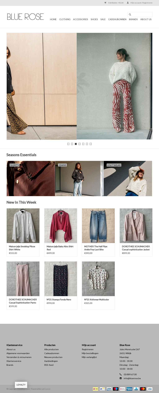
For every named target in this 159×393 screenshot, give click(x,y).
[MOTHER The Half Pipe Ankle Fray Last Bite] (98, 225)
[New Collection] (79, 86)
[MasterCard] (142, 389)
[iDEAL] (95, 389)
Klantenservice (14, 361)
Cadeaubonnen (117, 19)
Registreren (87, 349)
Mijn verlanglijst (89, 357)
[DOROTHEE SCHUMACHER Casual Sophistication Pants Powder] (23, 278)
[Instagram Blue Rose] (82, 331)
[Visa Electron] (108, 389)
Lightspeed (45, 389)
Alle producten (51, 349)
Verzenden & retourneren (19, 357)
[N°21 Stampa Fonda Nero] (60, 278)
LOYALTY (21, 385)
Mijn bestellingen (90, 353)
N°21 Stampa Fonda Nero (59, 299)
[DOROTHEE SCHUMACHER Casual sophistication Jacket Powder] (136, 225)
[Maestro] (115, 389)
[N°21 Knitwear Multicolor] (98, 278)
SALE (103, 19)
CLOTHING (64, 19)
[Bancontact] (101, 389)
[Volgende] (146, 87)
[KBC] (135, 389)
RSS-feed (48, 365)
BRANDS (133, 19)
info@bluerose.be (132, 378)
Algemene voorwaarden (18, 353)
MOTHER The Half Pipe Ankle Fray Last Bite (95, 248)
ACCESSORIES (80, 19)
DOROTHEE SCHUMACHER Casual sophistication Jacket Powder (136, 248)
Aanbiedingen (51, 361)
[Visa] (149, 389)
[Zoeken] (130, 14)
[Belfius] (122, 389)
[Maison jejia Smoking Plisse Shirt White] (23, 225)
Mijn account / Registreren (141, 3)
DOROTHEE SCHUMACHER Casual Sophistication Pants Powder (23, 301)
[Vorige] (13, 87)
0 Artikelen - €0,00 (116, 3)
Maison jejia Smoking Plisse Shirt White (22, 248)
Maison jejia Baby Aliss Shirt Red (60, 248)
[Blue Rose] (26, 16)
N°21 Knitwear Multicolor (96, 299)
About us (11, 349)
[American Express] (128, 389)
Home (53, 19)
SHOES (94, 19)
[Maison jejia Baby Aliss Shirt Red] (60, 225)
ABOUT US (146, 19)
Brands (10, 365)
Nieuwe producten (53, 357)
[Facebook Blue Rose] (76, 331)
